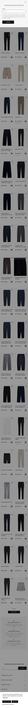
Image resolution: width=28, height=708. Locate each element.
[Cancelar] (25, 2)
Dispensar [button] (15, 701)
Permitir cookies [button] (7, 701)
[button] (8, 704)
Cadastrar (8, 22)
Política (8, 18)
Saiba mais (5, 697)
